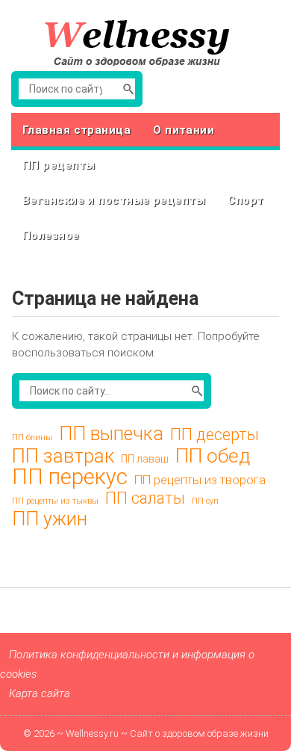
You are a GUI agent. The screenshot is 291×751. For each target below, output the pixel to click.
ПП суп (205, 501)
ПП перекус (70, 477)
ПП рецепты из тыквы (55, 501)
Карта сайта (39, 693)
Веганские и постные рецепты (113, 200)
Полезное (51, 235)
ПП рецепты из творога (200, 480)
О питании (183, 130)
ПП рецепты (59, 165)
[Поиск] (128, 89)
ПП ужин (49, 519)
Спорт (245, 200)
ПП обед (213, 456)
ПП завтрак (63, 456)
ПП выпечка (111, 434)
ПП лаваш (145, 459)
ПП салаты (145, 498)
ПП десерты (214, 435)
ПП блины (32, 437)
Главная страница (76, 130)
